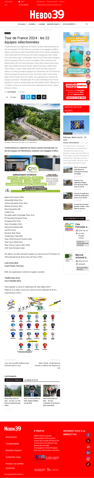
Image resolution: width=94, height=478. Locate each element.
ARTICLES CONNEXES (14, 380)
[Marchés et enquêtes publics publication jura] (76, 100)
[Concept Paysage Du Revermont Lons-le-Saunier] (32, 194)
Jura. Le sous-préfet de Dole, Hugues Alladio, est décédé (32, 401)
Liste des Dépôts (69, 24)
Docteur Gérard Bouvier (71, 143)
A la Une (14, 30)
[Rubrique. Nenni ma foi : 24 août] (76, 124)
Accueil (7, 30)
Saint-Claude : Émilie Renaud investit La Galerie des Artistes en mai (47, 365)
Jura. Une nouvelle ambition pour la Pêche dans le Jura (17, 364)
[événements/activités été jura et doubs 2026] (76, 76)
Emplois (62, 1)
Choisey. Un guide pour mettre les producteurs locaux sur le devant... (81, 195)
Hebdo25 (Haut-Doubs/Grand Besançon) (49, 5)
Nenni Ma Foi (68, 133)
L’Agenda (42, 24)
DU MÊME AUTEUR (31, 380)
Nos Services (41, 1)
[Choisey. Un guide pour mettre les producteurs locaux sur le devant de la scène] (67, 195)
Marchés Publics (53, 24)
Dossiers (32, 24)
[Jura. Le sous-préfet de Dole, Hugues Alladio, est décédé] (32, 390)
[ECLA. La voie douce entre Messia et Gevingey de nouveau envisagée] (67, 170)
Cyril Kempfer (11, 92)
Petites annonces (52, 1)
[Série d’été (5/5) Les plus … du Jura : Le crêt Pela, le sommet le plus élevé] (13, 390)
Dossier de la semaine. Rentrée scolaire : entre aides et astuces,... (81, 206)
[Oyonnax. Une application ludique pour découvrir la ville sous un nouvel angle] (67, 182)
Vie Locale (21, 24)
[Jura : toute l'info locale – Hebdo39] (47, 14)
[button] (86, 24)
